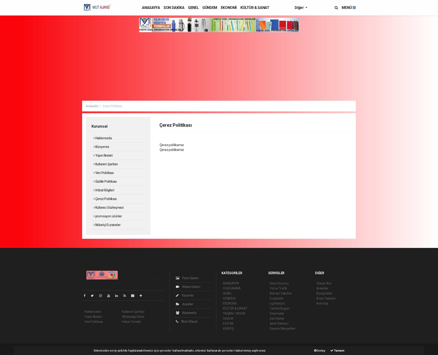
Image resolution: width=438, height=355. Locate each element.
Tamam (338, 350)
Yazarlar (187, 295)
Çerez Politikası (106, 199)
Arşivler (187, 304)
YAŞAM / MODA (234, 313)
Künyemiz (102, 147)
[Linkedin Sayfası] (118, 295)
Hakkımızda (103, 138)
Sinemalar (277, 313)
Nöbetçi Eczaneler (107, 225)
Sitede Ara (323, 283)
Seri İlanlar (277, 318)
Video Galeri (190, 287)
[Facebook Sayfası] (86, 295)
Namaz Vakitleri (281, 293)
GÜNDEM (209, 7)
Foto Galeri (190, 278)
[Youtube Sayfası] (110, 295)
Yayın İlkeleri (104, 155)
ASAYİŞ (228, 328)
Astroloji (322, 303)
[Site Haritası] (134, 295)
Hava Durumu (279, 283)
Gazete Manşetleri (282, 328)
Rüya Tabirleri (325, 298)
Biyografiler (324, 293)
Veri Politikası (104, 173)
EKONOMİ (229, 7)
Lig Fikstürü (277, 303)
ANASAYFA (151, 7)
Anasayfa (92, 106)
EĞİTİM (228, 323)
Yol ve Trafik (278, 288)
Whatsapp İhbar (133, 316)
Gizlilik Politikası (106, 181)
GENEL (193, 7)
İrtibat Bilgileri (104, 190)
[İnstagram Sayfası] (102, 295)
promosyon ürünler (108, 216)
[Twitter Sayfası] (94, 295)
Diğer (300, 7)
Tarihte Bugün (279, 308)
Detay (321, 350)
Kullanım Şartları (106, 164)
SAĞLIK (228, 318)
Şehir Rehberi (279, 323)
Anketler (322, 288)
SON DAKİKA (174, 7)
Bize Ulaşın (189, 321)
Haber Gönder (131, 321)
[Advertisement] (219, 66)
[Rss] (126, 295)
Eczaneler (277, 298)
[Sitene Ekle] (143, 295)
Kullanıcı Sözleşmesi (109, 207)
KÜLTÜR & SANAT (254, 7)
